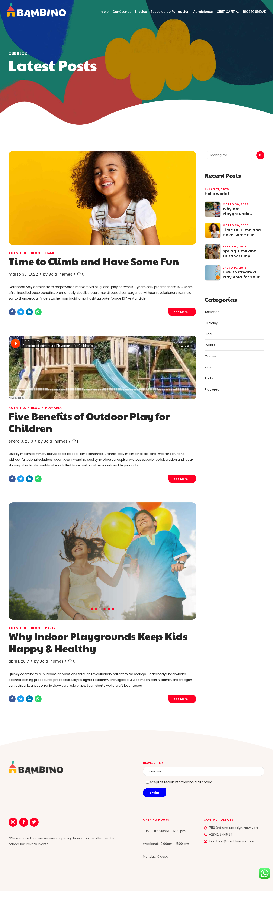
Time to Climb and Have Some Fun (94, 261)
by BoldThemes (57, 274)
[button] (22, 560)
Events (210, 345)
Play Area (53, 408)
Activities (17, 253)
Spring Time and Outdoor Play (240, 254)
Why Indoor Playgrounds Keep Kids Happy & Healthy (98, 642)
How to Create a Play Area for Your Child (241, 275)
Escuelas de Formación (170, 11)
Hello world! (217, 193)
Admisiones (203, 11)
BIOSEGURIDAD (255, 11)
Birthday (211, 323)
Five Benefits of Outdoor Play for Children (89, 422)
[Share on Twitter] (20, 311)
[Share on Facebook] (12, 311)
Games (51, 253)
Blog (35, 253)
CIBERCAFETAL (228, 11)
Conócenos (121, 11)
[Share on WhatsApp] (38, 311)
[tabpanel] (102, 561)
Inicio (104, 11)
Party (50, 628)
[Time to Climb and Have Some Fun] (102, 198)
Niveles (141, 11)
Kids (208, 367)
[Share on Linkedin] (29, 311)
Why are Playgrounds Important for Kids (242, 211)
